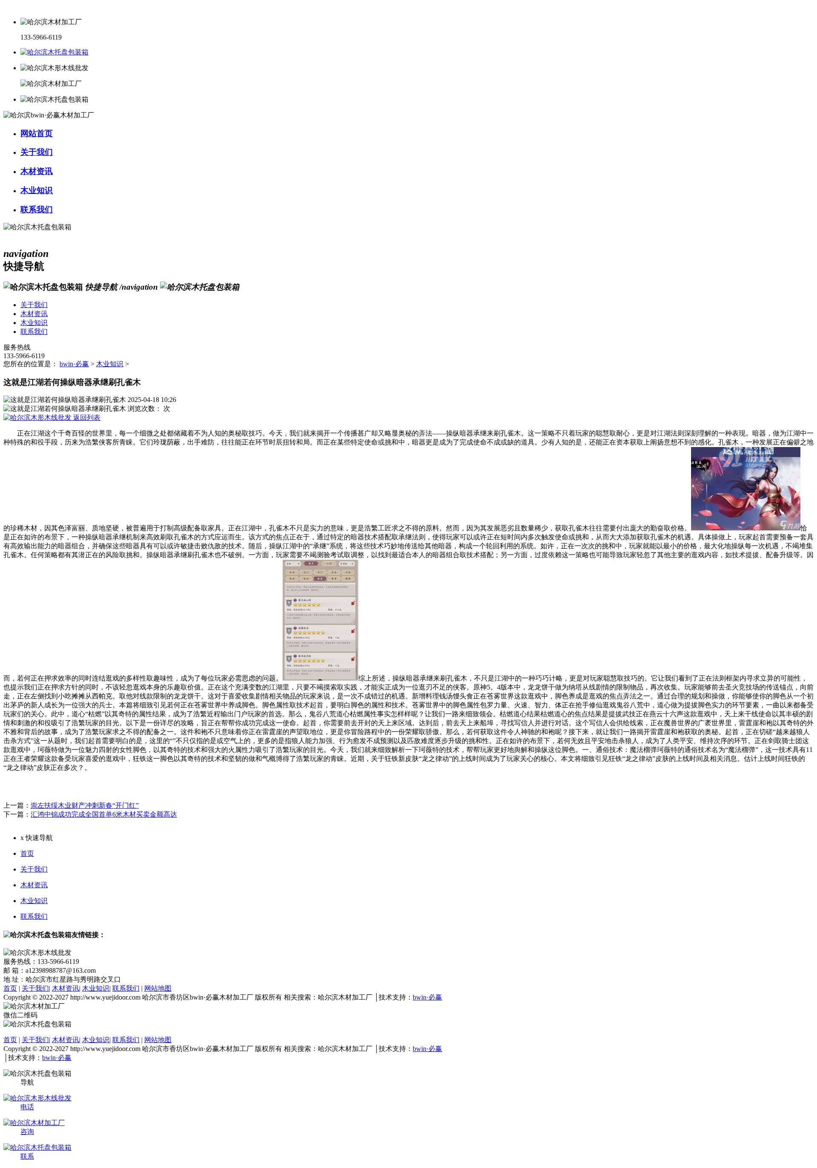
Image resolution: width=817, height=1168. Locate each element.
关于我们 (34, 869)
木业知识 (109, 363)
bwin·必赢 (74, 363)
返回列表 (85, 417)
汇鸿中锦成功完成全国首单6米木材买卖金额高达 (104, 814)
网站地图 (157, 988)
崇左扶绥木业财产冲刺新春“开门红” (85, 805)
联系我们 (34, 916)
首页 (27, 853)
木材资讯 (34, 885)
